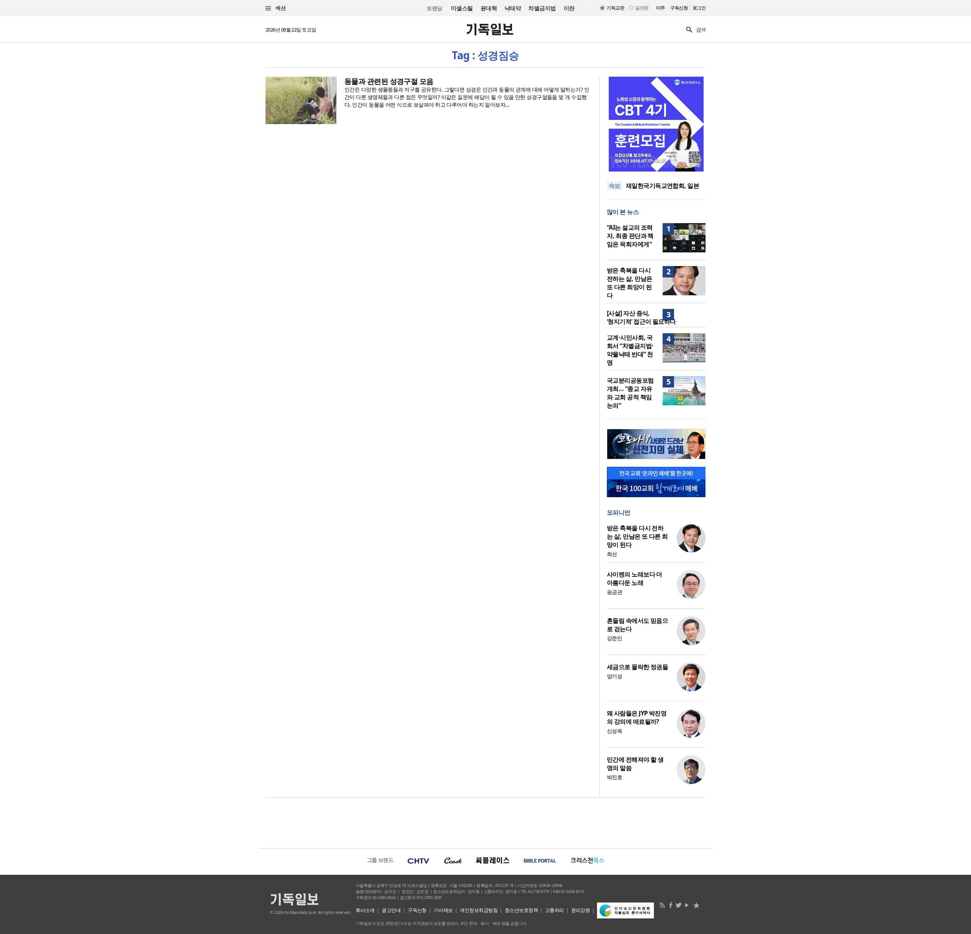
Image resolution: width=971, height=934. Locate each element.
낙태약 (512, 8)
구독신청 (679, 8)
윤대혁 (489, 8)
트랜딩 (434, 8)
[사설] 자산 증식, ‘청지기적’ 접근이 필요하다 (641, 317)
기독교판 (615, 8)
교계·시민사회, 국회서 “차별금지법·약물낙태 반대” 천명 (630, 350)
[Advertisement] (485, 822)
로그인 (699, 8)
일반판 (641, 8)
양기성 (614, 676)
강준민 (614, 638)
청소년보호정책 (521, 910)
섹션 (280, 7)
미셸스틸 (462, 8)
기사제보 (443, 910)
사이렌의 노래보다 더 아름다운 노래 (634, 578)
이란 (569, 8)
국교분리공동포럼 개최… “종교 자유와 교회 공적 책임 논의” (630, 393)
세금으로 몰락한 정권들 (637, 667)
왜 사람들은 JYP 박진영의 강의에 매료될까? (636, 717)
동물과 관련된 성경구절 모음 (389, 81)
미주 (660, 8)
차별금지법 (542, 8)
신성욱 (614, 730)
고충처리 (554, 910)
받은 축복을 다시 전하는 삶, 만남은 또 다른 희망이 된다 (629, 282)
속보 (615, 185)
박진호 (614, 777)
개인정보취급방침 (479, 910)
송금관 (614, 591)
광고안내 (391, 910)
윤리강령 (580, 910)
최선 (612, 554)
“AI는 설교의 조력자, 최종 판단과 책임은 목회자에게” (630, 235)
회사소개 (365, 910)
